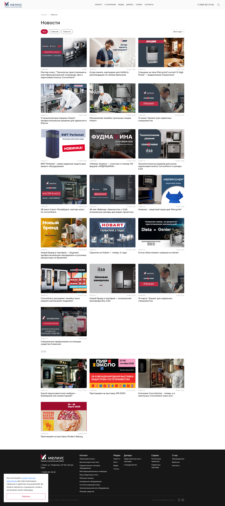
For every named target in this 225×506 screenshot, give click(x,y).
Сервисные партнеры (155, 466)
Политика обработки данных (163, 500)
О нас (175, 455)
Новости (116, 459)
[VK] (179, 499)
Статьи (116, 469)
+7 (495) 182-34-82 (205, 4)
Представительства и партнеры (132, 460)
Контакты (149, 5)
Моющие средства (87, 491)
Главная (44, 15)
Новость (67, 31)
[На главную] (13, 5)
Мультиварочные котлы (89, 475)
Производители (178, 459)
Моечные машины (87, 478)
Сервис (139, 5)
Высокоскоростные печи (89, 462)
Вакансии (176, 462)
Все (44, 31)
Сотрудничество (130, 465)
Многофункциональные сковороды (93, 471)
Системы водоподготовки (90, 485)
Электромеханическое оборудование (94, 488)
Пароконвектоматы (87, 459)
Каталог (98, 5)
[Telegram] (182, 499)
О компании (110, 5)
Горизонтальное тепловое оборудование (90, 466)
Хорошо (26, 496)
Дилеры (129, 5)
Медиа (121, 5)
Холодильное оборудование (90, 481)
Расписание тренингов (156, 460)
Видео (115, 465)
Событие (54, 31)
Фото (115, 462)
